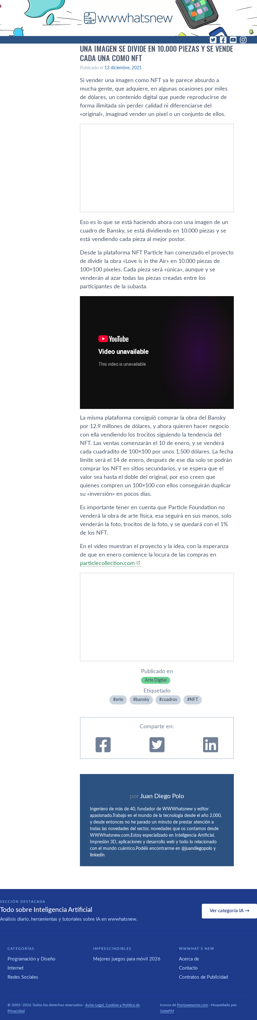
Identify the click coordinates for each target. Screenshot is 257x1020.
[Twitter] (213, 40)
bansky (142, 700)
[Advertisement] (156, 168)
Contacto (188, 968)
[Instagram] (243, 40)
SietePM (167, 1011)
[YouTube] (233, 40)
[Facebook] (223, 40)
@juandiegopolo (196, 848)
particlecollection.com (107, 563)
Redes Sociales (23, 977)
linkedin (97, 855)
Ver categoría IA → (229, 910)
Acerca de (189, 959)
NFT (194, 700)
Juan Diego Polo (162, 796)
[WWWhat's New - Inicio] (128, 18)
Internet (16, 968)
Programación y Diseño (31, 959)
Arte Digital (155, 680)
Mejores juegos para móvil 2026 (126, 959)
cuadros (169, 700)
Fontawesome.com (192, 1005)
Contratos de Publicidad (203, 977)
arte (119, 700)
